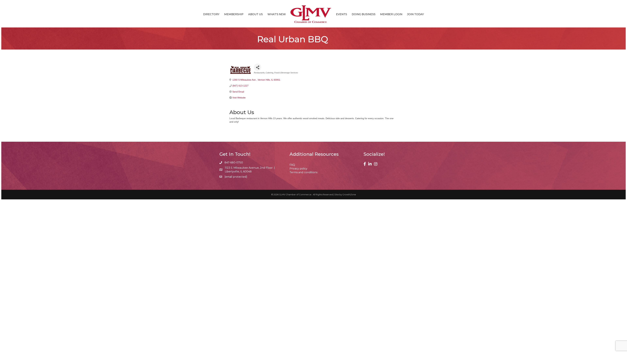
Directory (211, 14)
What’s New (276, 14)
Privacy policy (298, 168)
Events (341, 14)
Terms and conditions (303, 172)
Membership (233, 14)
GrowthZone (349, 194)
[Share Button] (257, 67)
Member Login (391, 14)
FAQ (292, 164)
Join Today (415, 14)
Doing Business (363, 14)
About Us (255, 14)
